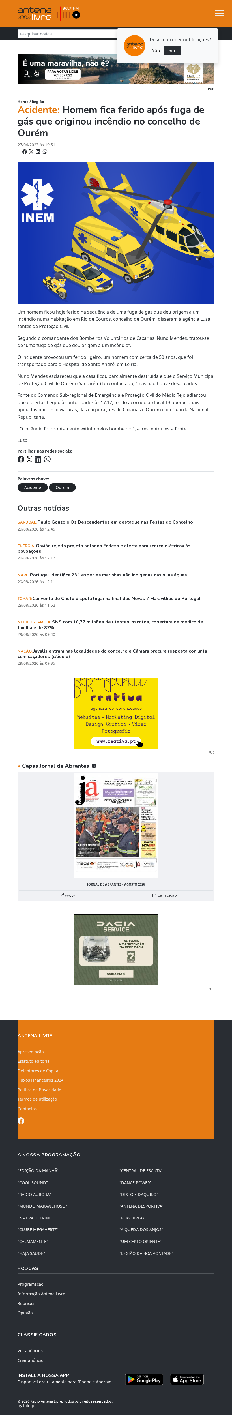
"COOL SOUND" (33, 1182)
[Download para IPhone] (187, 1379)
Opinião (25, 1312)
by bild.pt (27, 1405)
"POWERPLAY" (132, 1218)
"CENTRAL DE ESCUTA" (140, 1170)
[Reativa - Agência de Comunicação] (116, 712)
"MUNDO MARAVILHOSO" (42, 1206)
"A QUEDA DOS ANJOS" (141, 1229)
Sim (173, 50)
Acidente (32, 487)
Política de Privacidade (39, 1089)
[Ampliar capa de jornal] (116, 825)
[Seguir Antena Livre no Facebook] (21, 1121)
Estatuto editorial (34, 1061)
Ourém (62, 487)
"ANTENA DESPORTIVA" (141, 1206)
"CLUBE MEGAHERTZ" (38, 1229)
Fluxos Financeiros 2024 (40, 1080)
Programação (31, 1284)
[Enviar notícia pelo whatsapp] (44, 152)
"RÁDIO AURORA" (34, 1194)
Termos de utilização (37, 1099)
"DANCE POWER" (135, 1182)
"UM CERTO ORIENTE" (140, 1241)
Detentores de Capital (38, 1070)
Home (23, 101)
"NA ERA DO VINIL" (36, 1218)
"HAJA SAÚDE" (31, 1253)
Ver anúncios (30, 1350)
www (69, 895)
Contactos (27, 1108)
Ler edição (166, 895)
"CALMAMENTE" (33, 1241)
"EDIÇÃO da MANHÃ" (38, 1170)
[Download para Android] (144, 1379)
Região (38, 101)
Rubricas (26, 1303)
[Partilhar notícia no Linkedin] (38, 152)
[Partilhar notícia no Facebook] (25, 152)
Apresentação (31, 1051)
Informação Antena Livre (41, 1293)
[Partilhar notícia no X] (32, 152)
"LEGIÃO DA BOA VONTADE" (146, 1253)
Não (155, 50)
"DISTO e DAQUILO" (138, 1194)
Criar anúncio (31, 1360)
